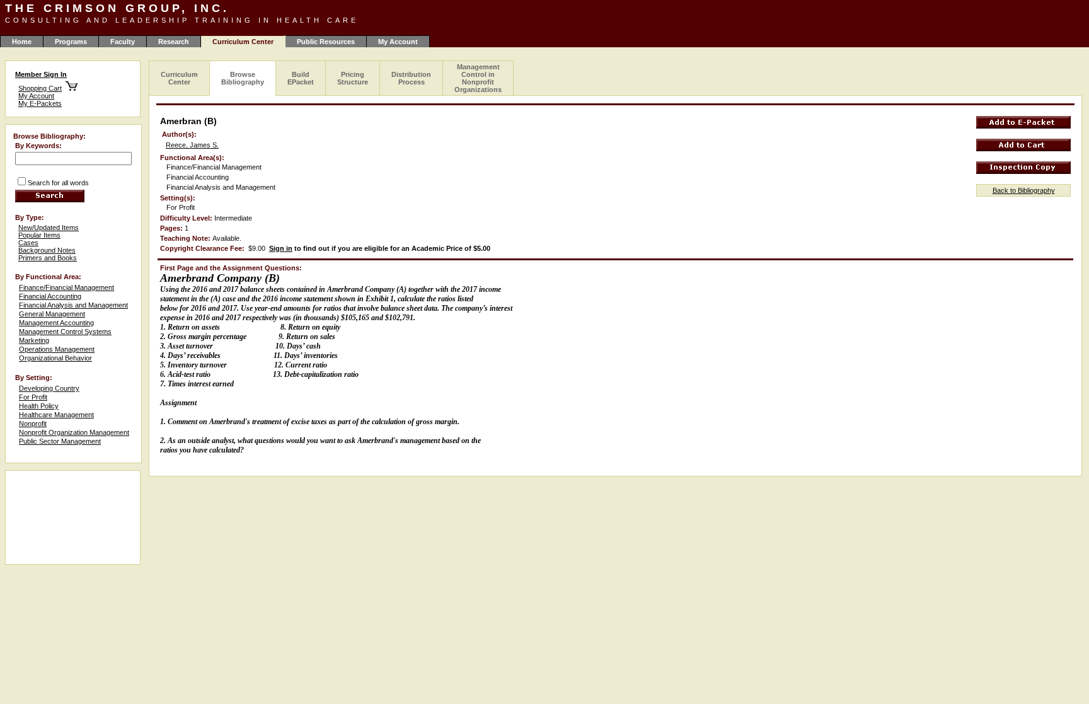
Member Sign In (41, 74)
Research (173, 41)
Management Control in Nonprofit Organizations (478, 78)
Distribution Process (411, 78)
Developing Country (49, 388)
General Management (52, 314)
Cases (28, 242)
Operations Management (57, 349)
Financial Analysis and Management (73, 305)
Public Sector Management (60, 441)
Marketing (34, 340)
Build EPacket (300, 78)
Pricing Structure (352, 78)
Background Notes (47, 250)
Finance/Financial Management (66, 287)
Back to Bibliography (1024, 190)
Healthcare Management (56, 414)
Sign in (280, 248)
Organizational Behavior (55, 358)
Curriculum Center (179, 78)
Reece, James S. (192, 145)
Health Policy (39, 406)
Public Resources (326, 41)
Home (22, 41)
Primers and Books (47, 258)
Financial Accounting (50, 296)
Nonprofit (33, 423)
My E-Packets (40, 103)
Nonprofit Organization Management (74, 432)
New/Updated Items (48, 227)
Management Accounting (56, 322)
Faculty (122, 41)
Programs (71, 41)
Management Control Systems (65, 331)
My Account (398, 41)
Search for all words (58, 183)
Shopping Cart (40, 88)
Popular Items (39, 235)
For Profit (33, 397)
